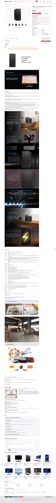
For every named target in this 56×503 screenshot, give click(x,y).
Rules (50, 3)
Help (39, 3)
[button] (44, 1)
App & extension (43, 3)
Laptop (37, 408)
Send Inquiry (36, 13)
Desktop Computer (34, 408)
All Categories (7, 3)
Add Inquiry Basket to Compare (17, 27)
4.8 (44, 39)
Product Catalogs (14, 482)
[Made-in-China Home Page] (8, 1)
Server (28, 483)
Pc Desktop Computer (7, 493)
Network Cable (30, 408)
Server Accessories (15, 408)
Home (5, 4)
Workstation (17, 483)
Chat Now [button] (47, 13)
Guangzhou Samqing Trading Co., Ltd (37, 7)
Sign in (50, 1)
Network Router (22, 408)
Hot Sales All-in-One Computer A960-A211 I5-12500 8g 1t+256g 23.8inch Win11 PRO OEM (18, 464)
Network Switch (19, 408)
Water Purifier (6, 483)
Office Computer (15, 4)
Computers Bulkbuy (13, 493)
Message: (7, 444)
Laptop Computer (41, 483)
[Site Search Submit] (37, 1)
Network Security (26, 408)
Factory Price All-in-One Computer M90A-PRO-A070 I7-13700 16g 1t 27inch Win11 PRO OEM (28, 477)
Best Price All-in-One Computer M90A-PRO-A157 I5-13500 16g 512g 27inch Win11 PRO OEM (8, 477)
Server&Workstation (10, 408)
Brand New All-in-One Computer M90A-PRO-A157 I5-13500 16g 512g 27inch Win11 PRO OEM (37, 477)
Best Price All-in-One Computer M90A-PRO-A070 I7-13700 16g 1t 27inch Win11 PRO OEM (47, 464)
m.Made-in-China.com (29, 499)
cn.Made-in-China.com (34, 499)
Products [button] (15, 1)
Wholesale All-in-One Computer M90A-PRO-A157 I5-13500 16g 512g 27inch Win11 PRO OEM (46, 477)
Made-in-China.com (25, 499)
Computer (12, 4)
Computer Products (9, 4)
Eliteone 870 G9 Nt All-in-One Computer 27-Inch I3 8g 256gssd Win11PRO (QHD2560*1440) (37, 464)
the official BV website (19, 388)
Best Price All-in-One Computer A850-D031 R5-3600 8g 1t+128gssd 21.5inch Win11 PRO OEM (18, 477)
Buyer (36, 3)
